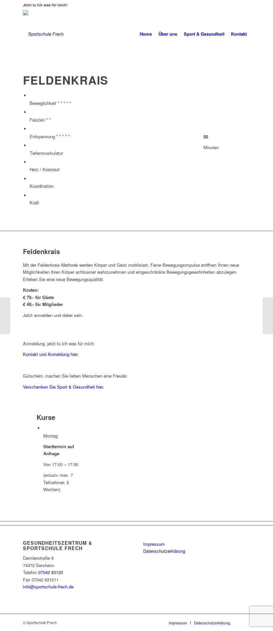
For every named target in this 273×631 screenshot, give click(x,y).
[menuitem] (145, 34)
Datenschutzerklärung (164, 551)
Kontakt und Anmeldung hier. (51, 354)
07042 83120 (50, 572)
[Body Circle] (5, 315)
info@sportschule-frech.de (48, 586)
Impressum (154, 544)
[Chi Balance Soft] (268, 315)
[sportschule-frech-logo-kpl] (43, 34)
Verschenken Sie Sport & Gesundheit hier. (63, 387)
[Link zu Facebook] (245, 622)
